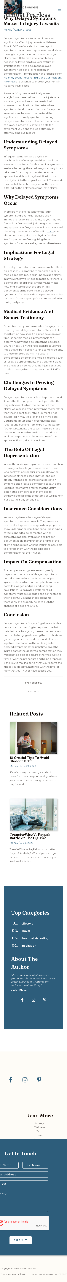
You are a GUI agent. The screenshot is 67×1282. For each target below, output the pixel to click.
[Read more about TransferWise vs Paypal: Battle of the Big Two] (33, 814)
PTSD (50, 231)
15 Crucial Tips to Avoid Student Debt (29, 759)
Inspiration (28, 945)
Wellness (39, 1127)
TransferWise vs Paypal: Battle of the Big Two (30, 836)
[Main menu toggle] (59, 10)
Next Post (33, 691)
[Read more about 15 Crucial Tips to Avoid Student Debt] (33, 737)
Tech (39, 1131)
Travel (25, 931)
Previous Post (33, 682)
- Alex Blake (19, 990)
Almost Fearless (27, 14)
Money (8, 29)
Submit (20, 1240)
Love (40, 1135)
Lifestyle (27, 923)
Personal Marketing (35, 938)
